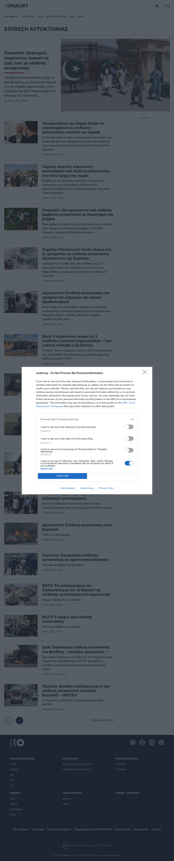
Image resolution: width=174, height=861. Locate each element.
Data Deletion (67, 488)
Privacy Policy (106, 488)
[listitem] (87, 419)
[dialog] (87, 430)
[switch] (129, 427)
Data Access (87, 488)
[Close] (146, 373)
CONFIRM (62, 476)
